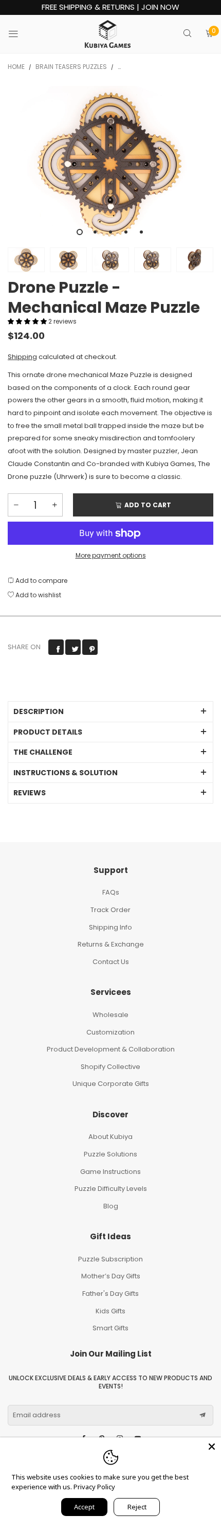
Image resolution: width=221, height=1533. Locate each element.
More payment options (111, 555)
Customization (110, 1032)
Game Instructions (110, 1172)
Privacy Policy (94, 1486)
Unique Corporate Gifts (110, 1084)
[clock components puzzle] (110, 259)
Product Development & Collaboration (111, 1049)
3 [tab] (110, 232)
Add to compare (40, 580)
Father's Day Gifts (110, 1293)
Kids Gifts (110, 1311)
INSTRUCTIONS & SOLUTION (65, 773)
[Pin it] (90, 647)
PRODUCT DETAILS (47, 732)
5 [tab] (141, 232)
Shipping (22, 357)
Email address (37, 1415)
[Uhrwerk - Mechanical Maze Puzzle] (152, 259)
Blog (110, 1206)
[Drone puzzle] (110, 164)
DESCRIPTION (38, 711)
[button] (28, 321)
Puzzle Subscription (110, 1259)
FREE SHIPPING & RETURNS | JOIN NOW (110, 7)
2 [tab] (95, 232)
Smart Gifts (110, 1328)
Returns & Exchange (111, 944)
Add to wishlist (37, 595)
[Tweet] (73, 647)
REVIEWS (29, 793)
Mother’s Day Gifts (110, 1276)
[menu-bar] (20, 34)
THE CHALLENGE (42, 752)
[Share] (56, 647)
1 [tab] (80, 232)
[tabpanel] (110, 164)
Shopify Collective (110, 1067)
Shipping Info (110, 927)
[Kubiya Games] (108, 34)
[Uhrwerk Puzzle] (68, 259)
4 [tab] (126, 232)
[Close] (212, 1446)
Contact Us (111, 962)
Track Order (110, 910)
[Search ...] (187, 34)
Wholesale (110, 1015)
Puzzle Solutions (110, 1154)
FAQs (110, 892)
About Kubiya (110, 1137)
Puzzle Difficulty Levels (111, 1188)
